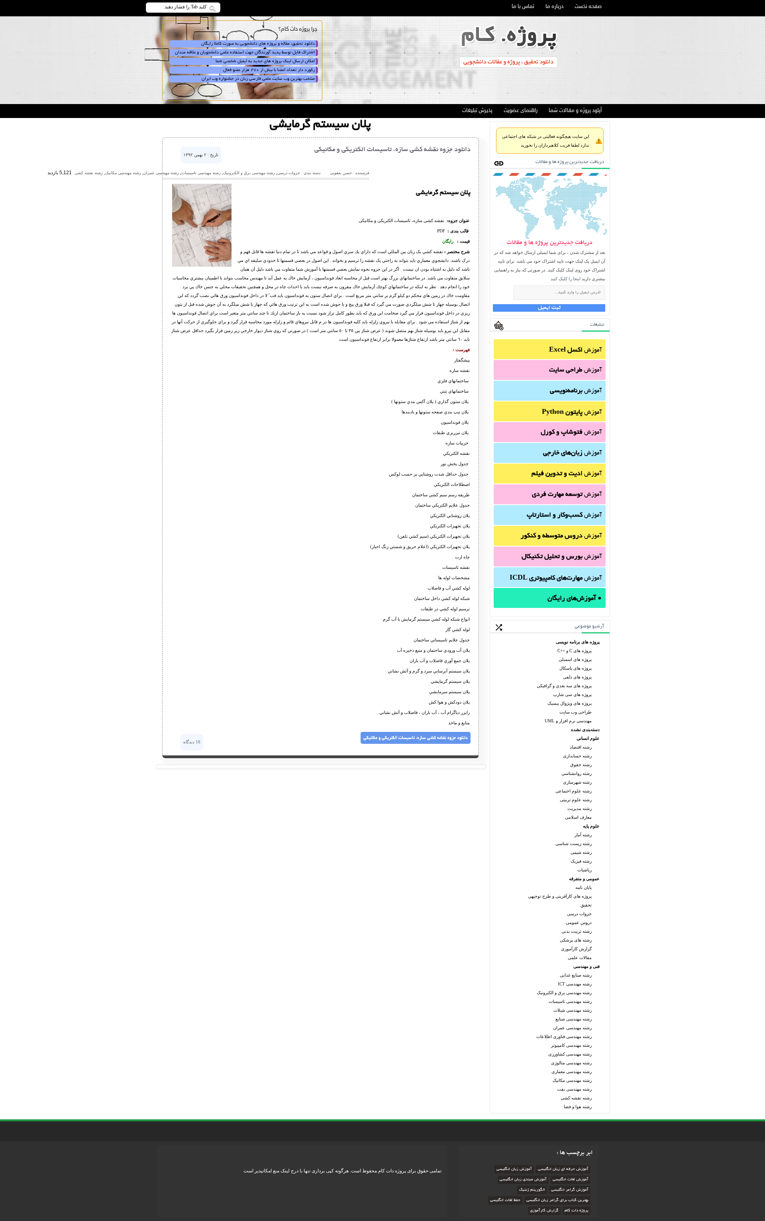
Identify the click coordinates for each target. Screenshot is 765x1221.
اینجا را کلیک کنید (566, 278)
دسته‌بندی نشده (585, 729)
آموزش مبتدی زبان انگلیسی (523, 1180)
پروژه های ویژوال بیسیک (569, 703)
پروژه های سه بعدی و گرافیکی (564, 685)
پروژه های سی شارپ (572, 694)
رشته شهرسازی (577, 782)
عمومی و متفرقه (584, 878)
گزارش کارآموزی (576, 948)
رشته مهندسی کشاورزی (570, 1054)
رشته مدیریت (579, 808)
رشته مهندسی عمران (572, 1027)
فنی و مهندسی (586, 966)
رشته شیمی (581, 852)
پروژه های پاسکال (575, 668)
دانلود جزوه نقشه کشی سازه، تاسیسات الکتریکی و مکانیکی (392, 149)
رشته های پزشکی (576, 940)
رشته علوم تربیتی (576, 799)
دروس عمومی (579, 922)
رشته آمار (583, 834)
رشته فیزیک (581, 861)
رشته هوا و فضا (578, 1106)
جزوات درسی (579, 913)
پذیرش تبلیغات (477, 110)
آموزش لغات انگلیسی (570, 1180)
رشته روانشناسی (576, 773)
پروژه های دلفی (577, 676)
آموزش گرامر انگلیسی (569, 1190)
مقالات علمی (580, 957)
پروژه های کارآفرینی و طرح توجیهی (560, 896)
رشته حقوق (581, 764)
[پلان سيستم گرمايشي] (201, 265)
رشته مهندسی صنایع (573, 1019)
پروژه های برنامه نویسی (578, 641)
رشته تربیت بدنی (576, 931)
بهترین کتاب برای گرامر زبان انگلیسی (557, 1200)
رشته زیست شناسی (573, 843)
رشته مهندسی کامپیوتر (571, 1045)
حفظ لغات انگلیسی (505, 1200)
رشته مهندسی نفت (574, 1089)
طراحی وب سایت (575, 712)
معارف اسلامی (578, 817)
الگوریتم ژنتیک (532, 1190)
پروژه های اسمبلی (575, 659)
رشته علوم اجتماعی (573, 790)
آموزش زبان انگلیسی (514, 1169)
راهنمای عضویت (520, 110)
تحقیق (586, 904)
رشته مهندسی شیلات (572, 1010)
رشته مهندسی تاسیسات (570, 1001)
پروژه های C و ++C (574, 650)
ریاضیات (584, 869)
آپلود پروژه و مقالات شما (575, 110)
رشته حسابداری (577, 755)
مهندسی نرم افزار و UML (568, 720)
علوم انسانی (588, 738)
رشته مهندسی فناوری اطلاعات (564, 1036)
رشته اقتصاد (581, 747)
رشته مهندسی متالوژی (571, 1062)
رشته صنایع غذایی (576, 975)
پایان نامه (583, 887)
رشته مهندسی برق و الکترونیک (564, 992)
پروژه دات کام (576, 1211)
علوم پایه (591, 826)
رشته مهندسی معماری (571, 1071)
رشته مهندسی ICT (575, 983)
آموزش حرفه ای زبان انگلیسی (563, 1169)
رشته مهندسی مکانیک (572, 1080)
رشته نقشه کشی (576, 1097)
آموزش (575, 350)
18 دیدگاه (191, 741)
